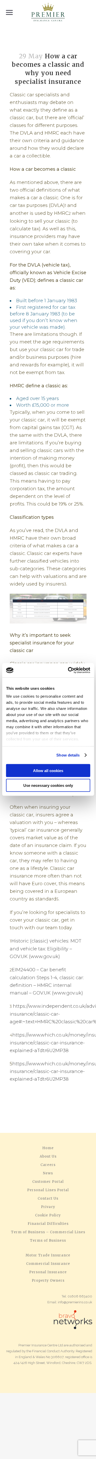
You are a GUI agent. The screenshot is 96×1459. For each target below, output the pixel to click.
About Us (48, 1157)
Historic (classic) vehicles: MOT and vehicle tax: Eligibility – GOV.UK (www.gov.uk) (45, 948)
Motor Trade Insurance (48, 1255)
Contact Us (48, 1199)
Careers (48, 1165)
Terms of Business (48, 1241)
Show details (68, 755)
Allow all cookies (48, 770)
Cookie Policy (48, 1215)
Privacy (48, 1207)
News (48, 1173)
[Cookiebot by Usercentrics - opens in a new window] (68, 670)
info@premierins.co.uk (75, 1302)
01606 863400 (80, 1296)
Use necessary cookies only (48, 785)
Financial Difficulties (48, 1224)
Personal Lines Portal (48, 1190)
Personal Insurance (48, 1272)
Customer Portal (48, 1182)
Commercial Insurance (48, 1264)
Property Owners (48, 1281)
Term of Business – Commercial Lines (48, 1232)
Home (48, 1148)
